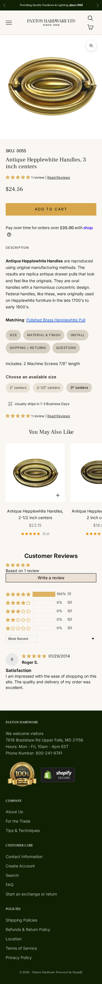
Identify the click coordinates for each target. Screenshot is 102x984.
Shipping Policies (21, 920)
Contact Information (24, 856)
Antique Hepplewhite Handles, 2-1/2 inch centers (35, 514)
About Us (14, 811)
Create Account (20, 865)
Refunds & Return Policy (28, 929)
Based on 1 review (22, 570)
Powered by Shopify (69, 972)
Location (14, 938)
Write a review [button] (51, 577)
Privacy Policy (19, 957)
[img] (34, 656)
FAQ (10, 884)
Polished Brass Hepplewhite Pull (55, 319)
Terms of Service (21, 948)
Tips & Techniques (23, 830)
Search (12, 875)
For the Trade (18, 821)
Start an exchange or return (31, 894)
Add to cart (51, 209)
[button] (18, 177)
